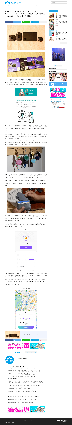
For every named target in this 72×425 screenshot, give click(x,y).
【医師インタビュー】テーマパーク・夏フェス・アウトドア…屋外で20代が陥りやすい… (24, 396)
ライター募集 (30, 420)
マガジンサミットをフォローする (31, 352)
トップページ (7, 8)
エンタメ (13, 5)
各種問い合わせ (7, 422)
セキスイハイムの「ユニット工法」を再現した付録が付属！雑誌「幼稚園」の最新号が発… (24, 371)
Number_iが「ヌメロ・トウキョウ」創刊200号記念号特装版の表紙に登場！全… (23, 374)
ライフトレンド (19, 5)
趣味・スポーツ (43, 5)
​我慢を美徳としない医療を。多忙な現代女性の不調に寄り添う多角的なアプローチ (23, 403)
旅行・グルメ (26, 5)
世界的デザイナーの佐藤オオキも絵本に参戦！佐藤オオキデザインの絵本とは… (23, 391)
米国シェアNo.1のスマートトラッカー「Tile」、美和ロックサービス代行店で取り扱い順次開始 (25, 381)
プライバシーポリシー (19, 420)
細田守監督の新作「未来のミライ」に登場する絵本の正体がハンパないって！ (22, 390)
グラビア (31, 5)
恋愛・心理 (37, 5)
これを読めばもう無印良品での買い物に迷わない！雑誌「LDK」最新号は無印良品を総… (24, 368)
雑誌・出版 (8, 5)
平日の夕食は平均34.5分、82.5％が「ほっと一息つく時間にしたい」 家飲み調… (23, 399)
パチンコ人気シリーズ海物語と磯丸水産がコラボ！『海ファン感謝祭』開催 (22, 376)
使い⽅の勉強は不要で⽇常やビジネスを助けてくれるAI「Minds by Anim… (22, 402)
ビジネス (49, 5)
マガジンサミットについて (9, 420)
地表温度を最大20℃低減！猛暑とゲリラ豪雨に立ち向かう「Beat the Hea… (22, 400)
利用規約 (13, 422)
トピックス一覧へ (58, 65)
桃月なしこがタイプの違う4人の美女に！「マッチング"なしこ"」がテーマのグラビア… (24, 373)
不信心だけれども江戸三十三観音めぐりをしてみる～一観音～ (20, 388)
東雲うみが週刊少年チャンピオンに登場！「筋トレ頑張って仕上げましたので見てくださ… (24, 370)
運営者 (25, 420)
